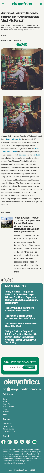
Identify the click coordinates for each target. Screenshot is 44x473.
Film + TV (6, 404)
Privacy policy (8, 426)
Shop (5, 414)
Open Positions (9, 431)
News (5, 399)
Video (5, 409)
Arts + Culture (8, 407)
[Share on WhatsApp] (25, 44)
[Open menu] (3, 4)
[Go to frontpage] (22, 4)
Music (5, 401)
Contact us (7, 424)
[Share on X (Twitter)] (22, 44)
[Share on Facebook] (18, 44)
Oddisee (22, 155)
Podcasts (7, 412)
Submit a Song (8, 429)
